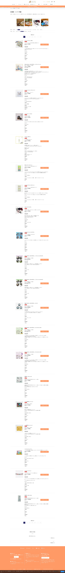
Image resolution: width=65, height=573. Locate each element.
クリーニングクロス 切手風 (28, 40)
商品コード (14, 31)
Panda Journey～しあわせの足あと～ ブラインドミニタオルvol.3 (34, 279)
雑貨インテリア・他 (26, 4)
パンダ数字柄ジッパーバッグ (28, 425)
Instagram (23, 548)
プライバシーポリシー (29, 569)
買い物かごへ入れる (44, 44)
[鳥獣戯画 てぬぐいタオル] (19, 498)
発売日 (19, 31)
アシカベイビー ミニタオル (28, 113)
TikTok (44, 548)
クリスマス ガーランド (28, 470)
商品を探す (51, 4)
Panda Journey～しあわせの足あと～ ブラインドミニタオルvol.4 (34, 255)
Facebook (29, 548)
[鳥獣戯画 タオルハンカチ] (19, 380)
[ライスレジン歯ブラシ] (19, 140)
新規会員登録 (48, 1)
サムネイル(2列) (34, 29)
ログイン (44, 1)
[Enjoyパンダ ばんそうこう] (19, 168)
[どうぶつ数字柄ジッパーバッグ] (19, 405)
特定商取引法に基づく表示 (37, 569)
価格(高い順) (25, 31)
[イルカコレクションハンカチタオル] (19, 235)
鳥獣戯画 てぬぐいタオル (28, 495)
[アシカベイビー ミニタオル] (19, 117)
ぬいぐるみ (13, 4)
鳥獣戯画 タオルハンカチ (28, 376)
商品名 (17, 31)
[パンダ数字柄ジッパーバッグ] (19, 428)
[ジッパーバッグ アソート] (19, 452)
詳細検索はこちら (52, 542)
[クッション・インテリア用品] (20, 22)
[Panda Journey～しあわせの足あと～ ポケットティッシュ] (19, 67)
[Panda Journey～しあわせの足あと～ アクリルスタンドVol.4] (19, 355)
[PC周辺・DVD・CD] (44, 22)
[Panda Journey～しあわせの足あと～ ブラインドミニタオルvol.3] (19, 283)
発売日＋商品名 (29, 31)
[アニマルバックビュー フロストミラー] (19, 93)
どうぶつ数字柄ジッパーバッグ (29, 401)
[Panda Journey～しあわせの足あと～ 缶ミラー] (19, 306)
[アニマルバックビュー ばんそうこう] (19, 188)
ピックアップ (22, 29)
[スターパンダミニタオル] (19, 210)
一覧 (16, 29)
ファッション (19, 4)
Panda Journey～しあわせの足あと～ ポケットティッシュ (33, 64)
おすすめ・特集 (45, 4)
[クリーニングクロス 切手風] (19, 44)
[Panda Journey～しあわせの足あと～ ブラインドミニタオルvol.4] (19, 259)
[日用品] (28, 22)
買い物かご (41, 29)
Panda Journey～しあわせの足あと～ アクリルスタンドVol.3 (33, 327)
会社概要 (24, 569)
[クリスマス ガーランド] (19, 474)
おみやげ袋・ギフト (32, 4)
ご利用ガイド (14, 569)
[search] (54, 541)
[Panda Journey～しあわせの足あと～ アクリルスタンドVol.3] (19, 331)
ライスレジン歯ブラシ (28, 136)
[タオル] (36, 22)
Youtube (38, 548)
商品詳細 (14, 29)
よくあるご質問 (19, 569)
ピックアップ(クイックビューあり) (27, 29)
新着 (38, 4)
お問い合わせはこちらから (45, 557)
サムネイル (38, 29)
